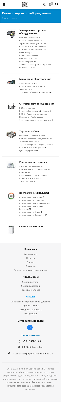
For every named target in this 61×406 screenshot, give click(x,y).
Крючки (23, 147)
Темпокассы (25, 89)
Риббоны (24, 172)
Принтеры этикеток (29, 37)
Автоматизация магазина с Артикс (34, 203)
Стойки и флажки (37, 147)
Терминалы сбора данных (32, 43)
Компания (30, 249)
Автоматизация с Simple (30, 212)
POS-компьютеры (28, 108)
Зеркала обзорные (28, 144)
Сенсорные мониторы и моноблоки (36, 120)
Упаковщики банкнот (29, 92)
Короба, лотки (46, 144)
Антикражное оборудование (33, 175)
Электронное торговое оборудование (30, 301)
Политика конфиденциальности (31, 270)
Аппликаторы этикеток (30, 178)
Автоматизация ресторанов (31, 200)
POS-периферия (27, 61)
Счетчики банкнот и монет (32, 86)
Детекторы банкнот (29, 83)
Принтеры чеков (27, 58)
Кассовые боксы (40, 135)
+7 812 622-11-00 (32, 341)
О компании (30, 254)
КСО (22, 114)
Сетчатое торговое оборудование (35, 138)
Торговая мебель (30, 305)
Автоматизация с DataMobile (33, 215)
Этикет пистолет (27, 181)
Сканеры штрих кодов (30, 40)
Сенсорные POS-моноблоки (32, 46)
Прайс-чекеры (26, 52)
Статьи (30, 262)
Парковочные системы (37, 114)
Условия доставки (30, 285)
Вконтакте (30, 327)
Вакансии (31, 266)
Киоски (47, 111)
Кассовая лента (26, 169)
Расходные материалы (30, 309)
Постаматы (24, 117)
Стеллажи (24, 135)
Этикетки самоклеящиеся (31, 166)
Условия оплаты (30, 281)
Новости (30, 258)
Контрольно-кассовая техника (34, 49)
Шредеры (46, 92)
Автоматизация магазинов (31, 197)
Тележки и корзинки (29, 141)
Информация (31, 276)
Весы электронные (28, 55)
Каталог (30, 296)
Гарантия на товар (30, 289)
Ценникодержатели (28, 150)
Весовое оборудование (30, 111)
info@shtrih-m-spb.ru (32, 347)
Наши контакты (30, 335)
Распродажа (30, 313)
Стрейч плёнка (43, 169)
